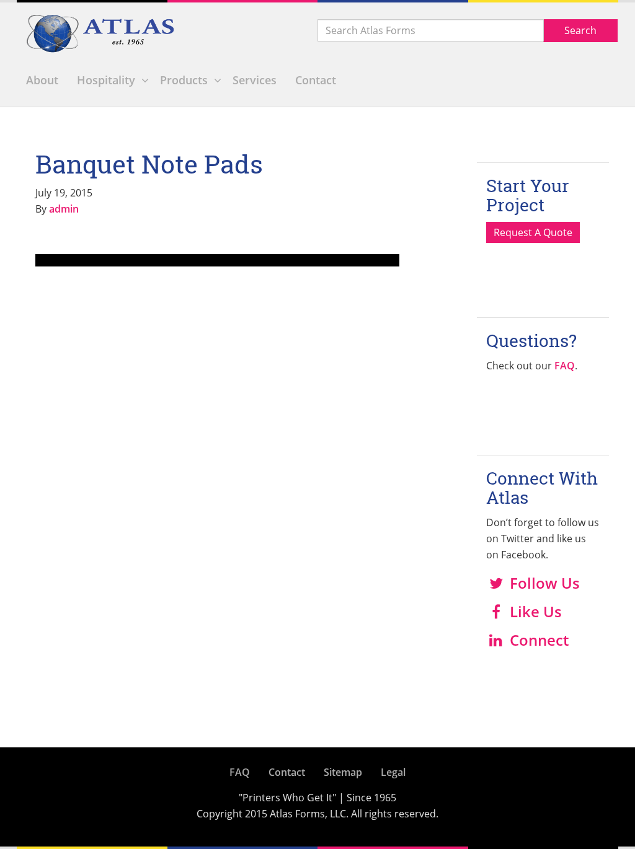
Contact (315, 80)
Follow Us (545, 583)
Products (184, 80)
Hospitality (106, 80)
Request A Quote (533, 232)
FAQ (564, 365)
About (42, 80)
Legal (393, 772)
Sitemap (343, 772)
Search (580, 30)
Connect (539, 640)
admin (64, 209)
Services (255, 80)
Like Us (536, 611)
